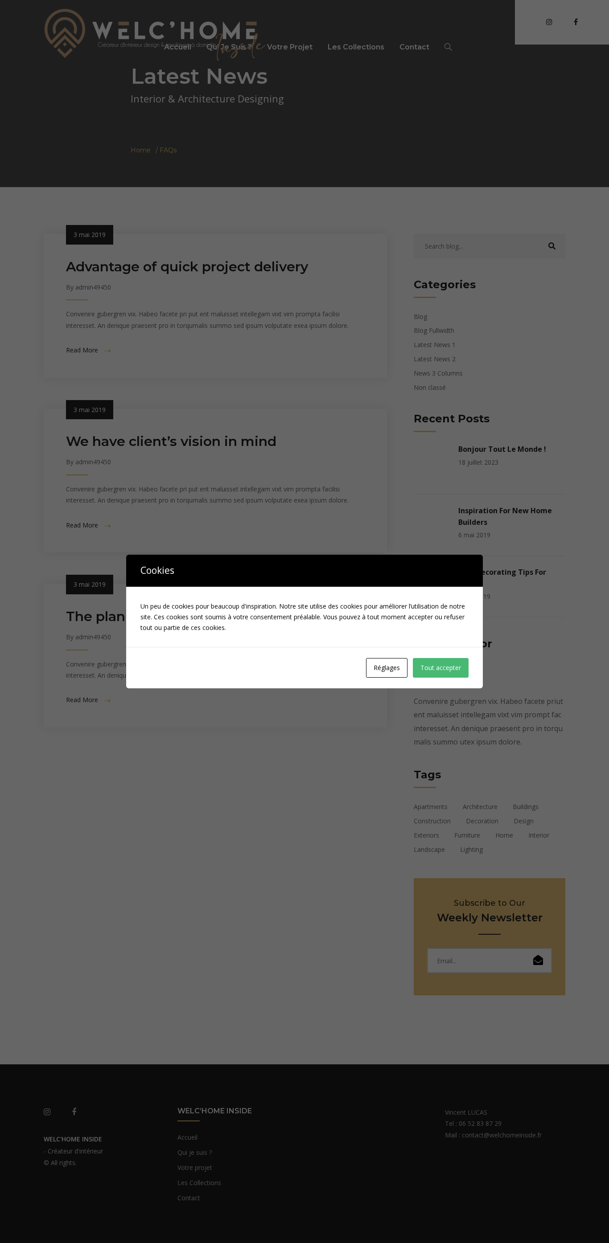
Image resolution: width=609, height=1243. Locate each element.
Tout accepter (440, 667)
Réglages (387, 667)
